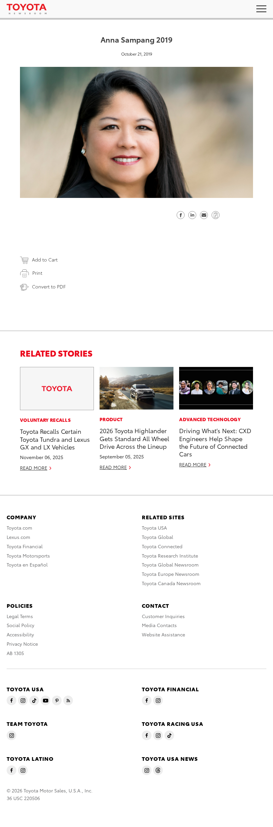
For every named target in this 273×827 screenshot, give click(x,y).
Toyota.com (19, 527)
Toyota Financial (25, 546)
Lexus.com (18, 537)
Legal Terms (20, 616)
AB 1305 (15, 653)
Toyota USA (154, 527)
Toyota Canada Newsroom (171, 583)
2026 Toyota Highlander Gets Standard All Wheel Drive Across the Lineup (134, 438)
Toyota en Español (27, 564)
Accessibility (20, 634)
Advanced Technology (210, 419)
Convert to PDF (49, 286)
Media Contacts (159, 625)
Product (111, 419)
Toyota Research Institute (170, 555)
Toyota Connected (162, 546)
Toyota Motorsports (28, 555)
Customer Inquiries (163, 616)
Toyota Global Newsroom (170, 564)
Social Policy (20, 625)
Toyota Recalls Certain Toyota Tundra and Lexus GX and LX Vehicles (55, 439)
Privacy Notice (22, 643)
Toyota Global (157, 537)
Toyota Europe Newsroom (170, 574)
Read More (33, 467)
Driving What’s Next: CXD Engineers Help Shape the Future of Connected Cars (215, 442)
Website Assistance (163, 634)
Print (37, 272)
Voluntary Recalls (45, 419)
